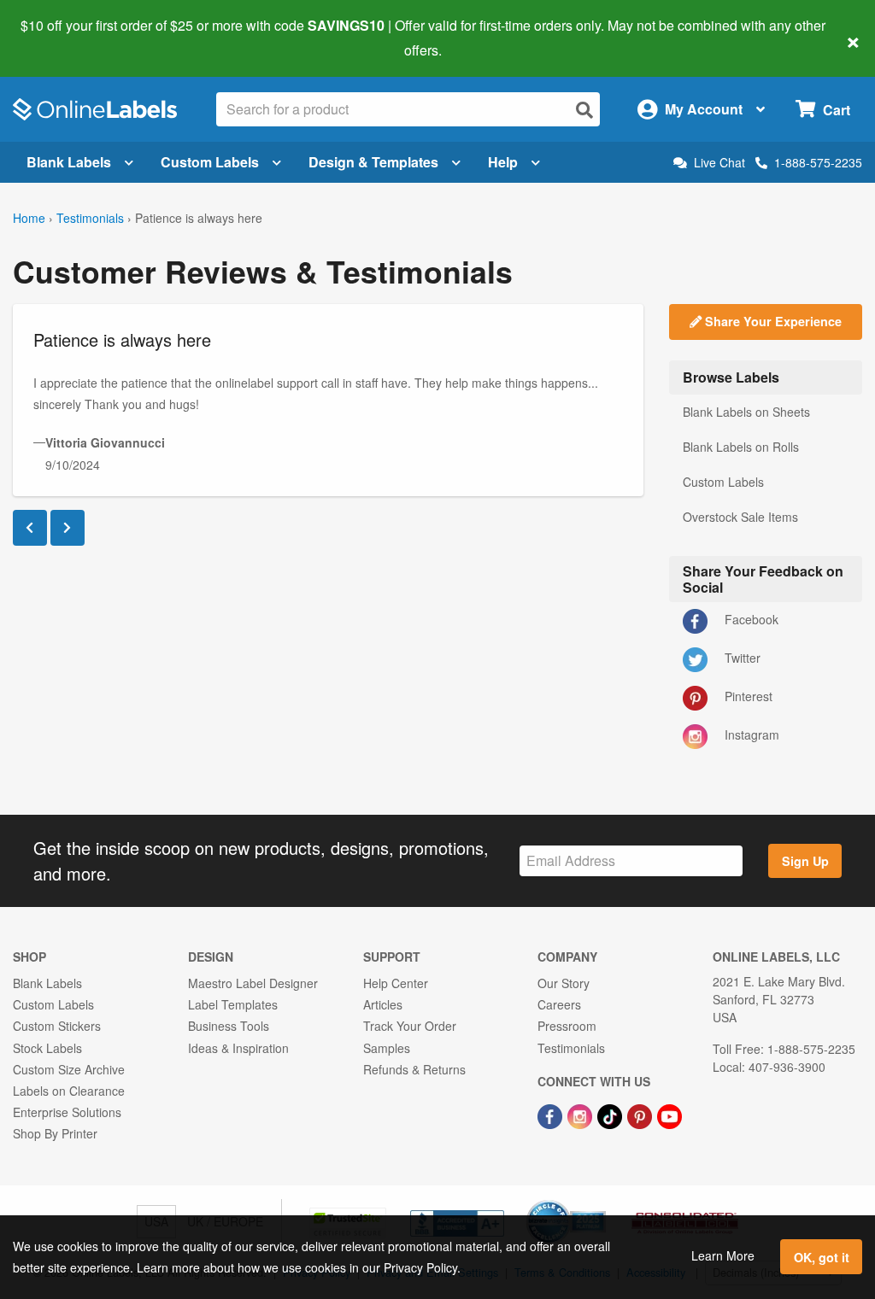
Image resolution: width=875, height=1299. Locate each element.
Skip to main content (62, 37)
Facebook (749, 619)
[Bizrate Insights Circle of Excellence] (600, 1202)
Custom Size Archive (69, 1069)
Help (503, 162)
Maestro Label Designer (253, 983)
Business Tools (228, 1025)
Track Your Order (409, 1025)
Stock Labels (47, 1047)
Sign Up (805, 860)
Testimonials (90, 217)
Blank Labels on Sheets (746, 411)
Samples (386, 1047)
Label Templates (233, 1004)
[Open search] (584, 110)
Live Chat (719, 162)
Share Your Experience (772, 321)
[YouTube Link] (669, 1114)
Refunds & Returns (414, 1069)
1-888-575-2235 (818, 162)
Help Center (395, 983)
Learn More (723, 1255)
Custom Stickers (57, 1025)
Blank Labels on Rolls (741, 446)
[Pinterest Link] (641, 1114)
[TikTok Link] (611, 1114)
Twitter (740, 657)
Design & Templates (373, 162)
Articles (382, 1004)
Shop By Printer (55, 1133)
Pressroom (566, 1025)
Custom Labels (210, 162)
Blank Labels (68, 162)
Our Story (563, 983)
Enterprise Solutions (67, 1112)
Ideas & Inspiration (238, 1047)
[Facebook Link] (551, 1114)
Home (29, 217)
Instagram (750, 734)
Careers (559, 1004)
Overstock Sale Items (740, 516)
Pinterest (746, 696)
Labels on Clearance (69, 1090)
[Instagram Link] (581, 1114)
